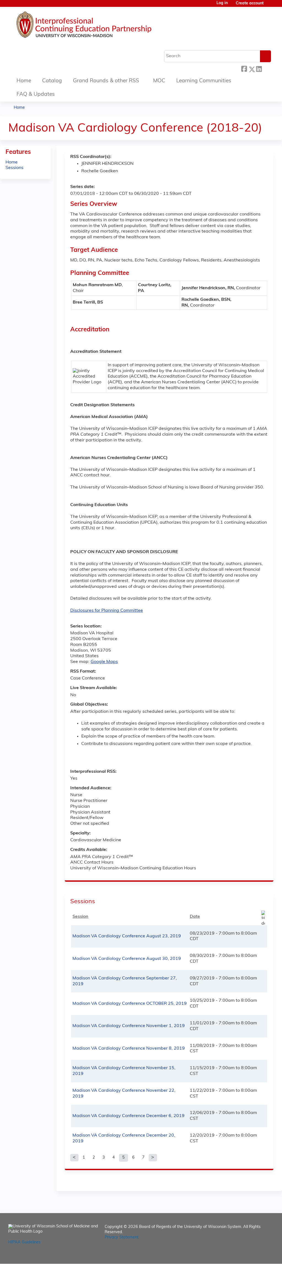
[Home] (100, 26)
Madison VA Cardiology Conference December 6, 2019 (128, 1116)
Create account (250, 3)
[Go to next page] (153, 1158)
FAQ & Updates (36, 94)
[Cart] (269, 5)
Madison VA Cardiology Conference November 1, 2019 (128, 1026)
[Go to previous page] (74, 1158)
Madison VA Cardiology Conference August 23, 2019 (126, 936)
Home (24, 81)
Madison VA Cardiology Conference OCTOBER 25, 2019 (129, 1003)
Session (80, 916)
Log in (222, 3)
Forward (266, 68)
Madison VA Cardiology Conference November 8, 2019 (128, 1048)
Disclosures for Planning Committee (106, 610)
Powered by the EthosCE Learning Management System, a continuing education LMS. (254, 1255)
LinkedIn (259, 68)
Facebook (244, 68)
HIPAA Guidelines (24, 1242)
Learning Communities (203, 81)
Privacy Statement (122, 1237)
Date (195, 916)
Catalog (52, 81)
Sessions (14, 168)
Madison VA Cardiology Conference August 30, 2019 (126, 959)
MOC (159, 81)
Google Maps (104, 662)
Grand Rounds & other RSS (106, 81)
